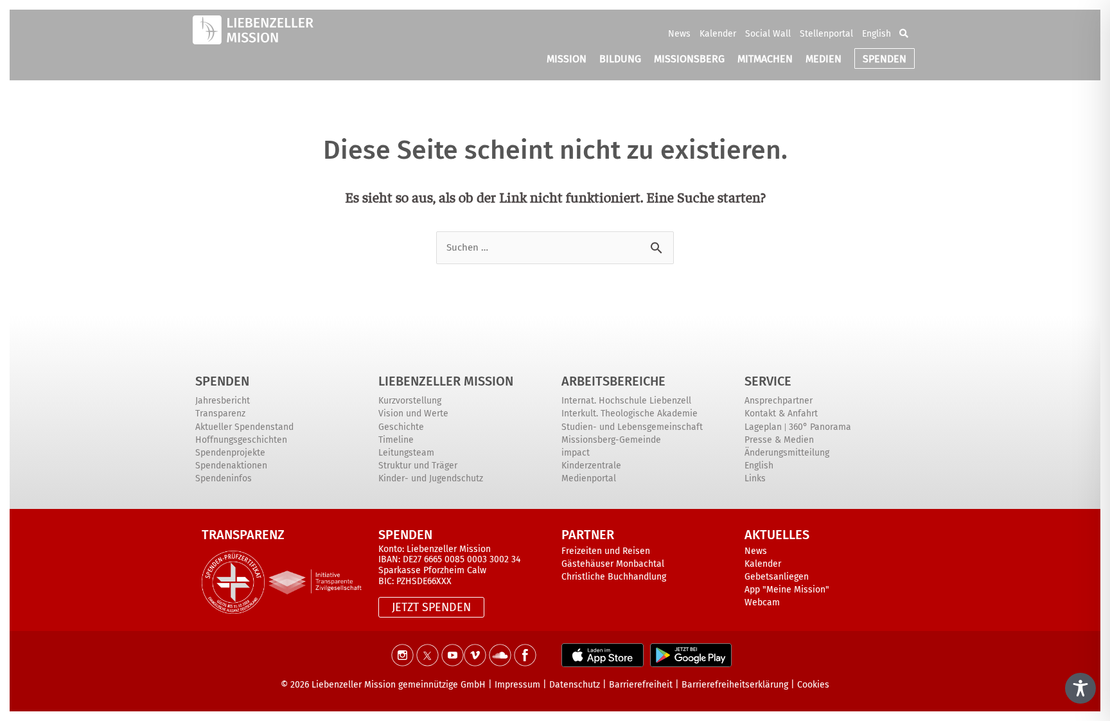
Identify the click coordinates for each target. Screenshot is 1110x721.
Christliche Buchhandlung (613, 576)
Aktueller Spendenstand (244, 427)
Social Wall (768, 33)
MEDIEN (823, 59)
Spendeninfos (223, 478)
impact (575, 452)
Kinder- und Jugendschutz (430, 478)
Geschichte (401, 427)
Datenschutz (574, 684)
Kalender (718, 33)
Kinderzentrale (591, 465)
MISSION (566, 59)
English (876, 33)
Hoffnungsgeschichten (241, 439)
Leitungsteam (406, 452)
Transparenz (220, 413)
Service (767, 381)
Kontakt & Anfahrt (781, 413)
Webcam (762, 602)
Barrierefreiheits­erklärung (735, 684)
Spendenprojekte (230, 452)
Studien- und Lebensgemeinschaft (632, 427)
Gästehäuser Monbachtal (612, 563)
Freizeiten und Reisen (605, 551)
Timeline (396, 439)
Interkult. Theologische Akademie (629, 413)
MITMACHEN (765, 59)
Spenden (222, 381)
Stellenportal (826, 33)
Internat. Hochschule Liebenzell (626, 400)
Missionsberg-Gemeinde (611, 439)
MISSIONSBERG (689, 59)
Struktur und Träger (417, 465)
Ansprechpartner (778, 400)
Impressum (517, 684)
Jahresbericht (222, 400)
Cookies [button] (813, 684)
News (679, 33)
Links (755, 478)
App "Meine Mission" (786, 589)
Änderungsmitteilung (786, 452)
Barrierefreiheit (641, 684)
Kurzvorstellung (409, 400)
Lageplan (763, 427)
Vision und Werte (413, 413)
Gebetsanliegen (776, 576)
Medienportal (588, 478)
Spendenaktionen (231, 465)
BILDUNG (620, 59)
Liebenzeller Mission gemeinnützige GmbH (399, 684)
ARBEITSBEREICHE (613, 381)
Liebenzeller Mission (445, 381)
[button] (903, 33)
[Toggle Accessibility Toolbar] (1080, 688)
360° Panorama (820, 427)
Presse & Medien (779, 439)
